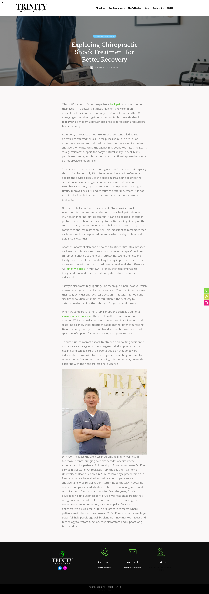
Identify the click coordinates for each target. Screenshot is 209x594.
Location (160, 562)
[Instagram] (65, 568)
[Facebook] (60, 568)
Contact (104, 562)
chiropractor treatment (104, 36)
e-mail (132, 562)
